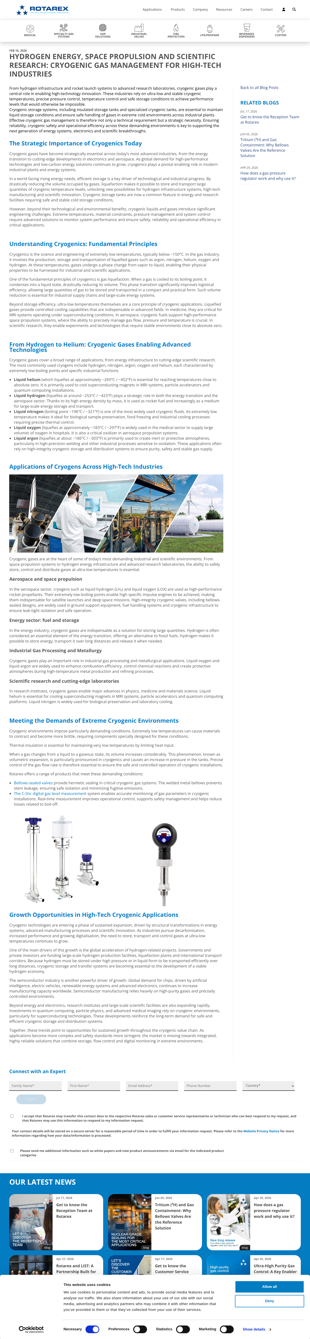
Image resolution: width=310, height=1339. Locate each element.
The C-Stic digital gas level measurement (50, 793)
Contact (267, 10)
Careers (246, 10)
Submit (31, 1099)
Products (178, 10)
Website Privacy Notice (261, 1131)
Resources (224, 10)
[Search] (294, 10)
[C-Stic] (164, 904)
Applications (152, 10)
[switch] (140, 1329)
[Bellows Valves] (60, 904)
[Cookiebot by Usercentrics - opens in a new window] (31, 1329)
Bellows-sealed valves (33, 782)
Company (200, 10)
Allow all (269, 1287)
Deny (269, 1301)
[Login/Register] (283, 10)
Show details (254, 1329)
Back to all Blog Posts (259, 87)
